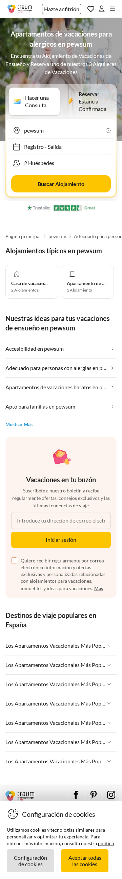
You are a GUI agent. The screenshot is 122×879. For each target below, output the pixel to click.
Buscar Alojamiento (61, 184)
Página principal (23, 236)
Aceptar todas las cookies (84, 860)
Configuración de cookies (30, 860)
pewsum (57, 236)
